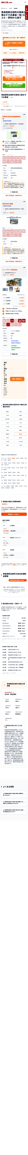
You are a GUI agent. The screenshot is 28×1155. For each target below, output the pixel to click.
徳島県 (5, 483)
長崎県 (16, 486)
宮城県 (22, 458)
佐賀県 (12, 486)
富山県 (13, 467)
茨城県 (5, 463)
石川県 (17, 467)
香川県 (9, 483)
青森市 (7, 411)
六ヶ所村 (7, 441)
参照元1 (4, 673)
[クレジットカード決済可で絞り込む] (16, 161)
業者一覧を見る (13, 49)
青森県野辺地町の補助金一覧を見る (17, 580)
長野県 (4, 469)
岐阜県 (5, 472)
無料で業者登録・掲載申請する (14, 195)
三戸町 (20, 445)
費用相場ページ (15, 564)
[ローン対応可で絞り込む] (20, 161)
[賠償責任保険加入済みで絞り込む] (24, 158)
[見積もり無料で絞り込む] (4, 158)
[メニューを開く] (25, 2)
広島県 (18, 480)
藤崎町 (20, 430)
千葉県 (22, 463)
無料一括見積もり (17, 379)
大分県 (25, 486)
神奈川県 (6, 464)
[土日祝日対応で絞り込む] (12, 158)
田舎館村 (7, 434)
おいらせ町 (21, 441)
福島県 (9, 460)
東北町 (20, 437)
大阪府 (14, 475)
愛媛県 (14, 483)
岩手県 (17, 458)
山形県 (5, 460)
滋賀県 (5, 475)
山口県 (22, 480)
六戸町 (7, 437)
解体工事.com (4, 8)
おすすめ (5, 102)
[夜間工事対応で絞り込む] (16, 158)
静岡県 (9, 472)
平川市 (20, 426)
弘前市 (20, 411)
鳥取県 (5, 480)
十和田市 (20, 419)
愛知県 (14, 472)
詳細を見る (15, 192)
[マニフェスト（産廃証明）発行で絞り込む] (8, 161)
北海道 (9, 458)
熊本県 (21, 486)
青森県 (10, 8)
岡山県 (14, 480)
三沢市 (7, 422)
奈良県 (22, 475)
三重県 (18, 472)
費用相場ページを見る (13, 514)
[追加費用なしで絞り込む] (4, 161)
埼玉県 (18, 463)
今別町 (7, 430)
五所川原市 (7, 419)
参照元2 (7, 673)
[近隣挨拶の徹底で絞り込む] (20, 158)
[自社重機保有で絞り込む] (12, 161)
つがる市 (7, 426)
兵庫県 (18, 475)
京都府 (9, 475)
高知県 (18, 483)
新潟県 (9, 467)
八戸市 (7, 415)
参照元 (18, 638)
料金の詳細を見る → (21, 294)
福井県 (22, 467)
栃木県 (9, 463)
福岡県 (8, 486)
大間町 (7, 445)
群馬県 (14, 463)
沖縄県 (12, 488)
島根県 (9, 480)
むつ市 (20, 422)
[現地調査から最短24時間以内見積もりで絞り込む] (8, 158)
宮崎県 (3, 488)
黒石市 (20, 415)
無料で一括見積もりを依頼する (15, 43)
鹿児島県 (7, 488)
